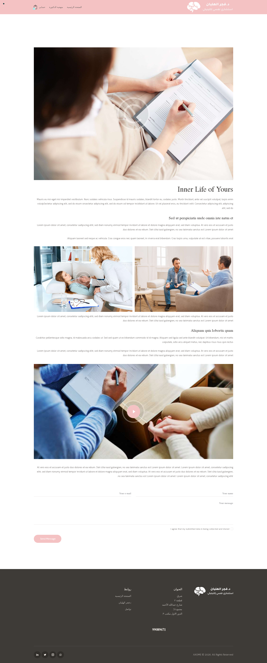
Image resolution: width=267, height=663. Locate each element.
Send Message (48, 538)
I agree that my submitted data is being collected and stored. (199, 529)
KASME (197, 654)
